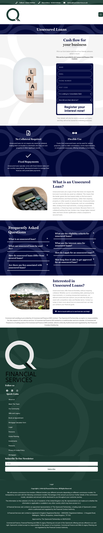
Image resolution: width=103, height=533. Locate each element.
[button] (28, 239)
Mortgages (12, 455)
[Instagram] (17, 391)
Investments (13, 441)
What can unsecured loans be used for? (26, 247)
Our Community (14, 409)
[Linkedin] (12, 391)
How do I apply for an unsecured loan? (74, 252)
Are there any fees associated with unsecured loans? (25, 266)
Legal (10, 427)
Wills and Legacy (14, 413)
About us (12, 399)
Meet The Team (14, 404)
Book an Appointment (16, 418)
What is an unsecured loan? (22, 238)
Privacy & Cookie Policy (17, 450)
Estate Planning (14, 436)
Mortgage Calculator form (17, 422)
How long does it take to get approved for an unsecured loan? (73, 261)
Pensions (12, 432)
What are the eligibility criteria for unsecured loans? (72, 234)
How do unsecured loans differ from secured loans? (26, 256)
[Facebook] (7, 391)
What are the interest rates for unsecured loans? (70, 244)
